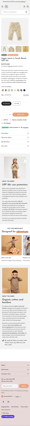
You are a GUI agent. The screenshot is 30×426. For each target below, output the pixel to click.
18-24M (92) (6, 103)
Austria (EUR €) (8, 396)
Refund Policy (15, 407)
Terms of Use (20, 390)
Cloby (7, 413)
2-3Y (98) (16, 103)
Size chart (26, 95)
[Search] (26, 12)
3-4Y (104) (7, 108)
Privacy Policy (24, 407)
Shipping (10, 66)
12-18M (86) (17, 99)
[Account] (24, 7)
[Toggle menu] (2, 7)
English (17, 396)
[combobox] (15, 12)
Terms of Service (5, 409)
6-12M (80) (7, 99)
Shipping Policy (5, 407)
